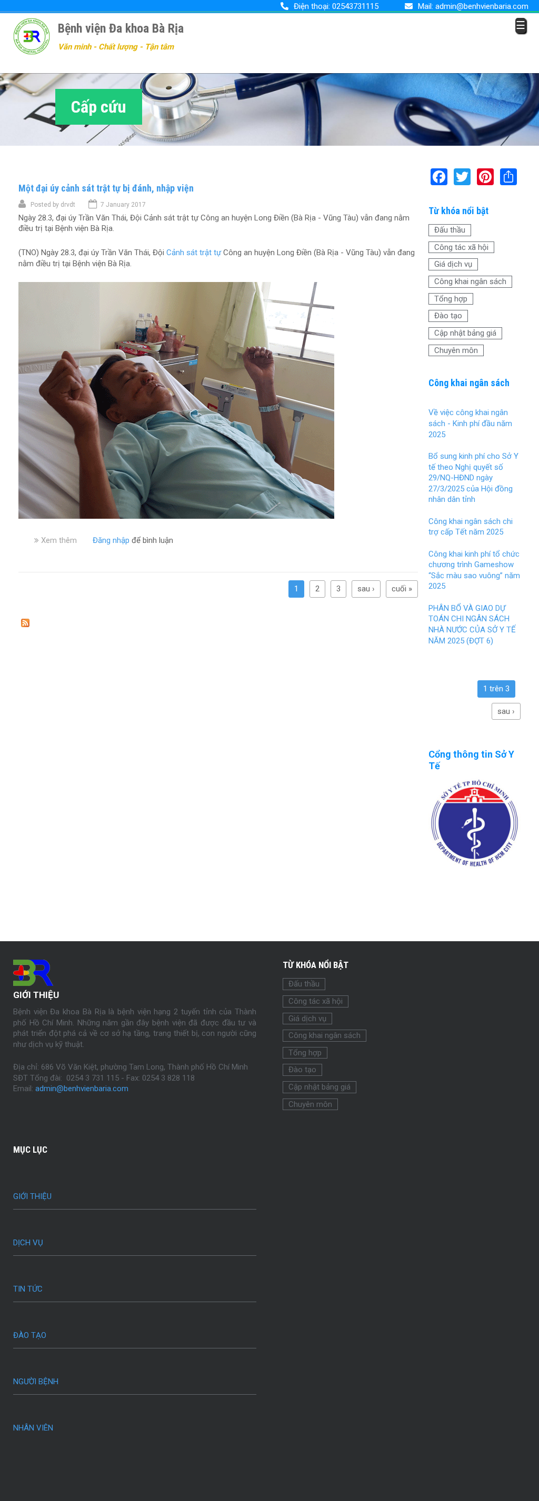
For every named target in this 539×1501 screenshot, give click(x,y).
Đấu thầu (449, 230)
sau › (366, 588)
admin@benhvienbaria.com (481, 6)
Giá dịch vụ (453, 264)
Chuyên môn (456, 350)
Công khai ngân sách (470, 281)
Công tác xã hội (461, 247)
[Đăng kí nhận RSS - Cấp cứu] (25, 624)
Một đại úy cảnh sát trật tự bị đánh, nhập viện (106, 188)
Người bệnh (35, 1381)
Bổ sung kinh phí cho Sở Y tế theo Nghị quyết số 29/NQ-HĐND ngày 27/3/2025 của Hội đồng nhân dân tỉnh (473, 478)
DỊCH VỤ (28, 1242)
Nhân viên (33, 1428)
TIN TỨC (28, 1289)
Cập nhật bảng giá (465, 333)
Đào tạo (448, 315)
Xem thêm (59, 540)
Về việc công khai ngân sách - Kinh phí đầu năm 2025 (470, 423)
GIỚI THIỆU (32, 1196)
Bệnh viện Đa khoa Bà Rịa (121, 28)
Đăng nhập (111, 540)
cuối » (402, 588)
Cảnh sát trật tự (193, 252)
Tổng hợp (450, 299)
